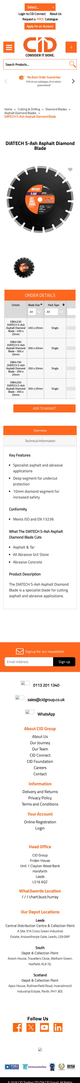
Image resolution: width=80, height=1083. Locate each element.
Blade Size (34, 305)
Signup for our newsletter (44, 651)
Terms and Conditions (40, 804)
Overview (40, 430)
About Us (56, 13)
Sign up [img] (64, 661)
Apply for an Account (40, 26)
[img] (17, 1027)
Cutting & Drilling (29, 109)
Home (8, 109)
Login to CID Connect (32, 13)
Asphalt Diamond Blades (20, 113)
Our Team (40, 749)
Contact (40, 774)
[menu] (8, 47)
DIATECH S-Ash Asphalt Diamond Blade (30, 116)
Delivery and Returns (40, 792)
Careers (40, 768)
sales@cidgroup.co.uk (46, 700)
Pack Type (53, 305)
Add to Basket (44, 408)
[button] (72, 64)
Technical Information (40, 440)
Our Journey (40, 743)
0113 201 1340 (46, 685)
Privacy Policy (40, 798)
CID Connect (40, 755)
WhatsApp (46, 714)
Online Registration (40, 822)
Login (40, 828)
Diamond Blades (56, 109)
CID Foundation (40, 761)
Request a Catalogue (40, 19)
